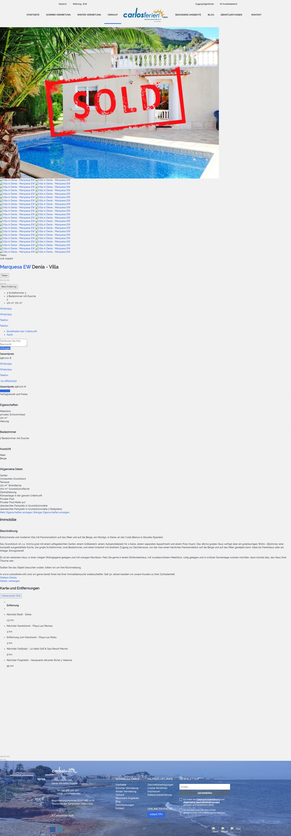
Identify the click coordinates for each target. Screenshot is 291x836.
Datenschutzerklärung (160, 794)
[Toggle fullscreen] (4, 280)
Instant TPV (156, 814)
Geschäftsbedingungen (160, 784)
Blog (211, 14)
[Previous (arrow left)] (1, 283)
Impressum (154, 791)
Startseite (33, 14)
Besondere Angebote (188, 14)
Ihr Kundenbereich (228, 4)
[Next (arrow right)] (4, 283)
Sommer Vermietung (58, 14)
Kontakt (256, 14)
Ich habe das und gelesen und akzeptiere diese (203, 802)
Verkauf (113, 14)
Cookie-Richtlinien (157, 788)
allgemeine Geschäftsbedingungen (201, 802)
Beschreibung (9, 286)
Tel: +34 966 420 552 (68, 790)
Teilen (4, 275)
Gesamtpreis (7, 354)
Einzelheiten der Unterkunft (22, 331)
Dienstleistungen (231, 14)
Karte (10, 334)
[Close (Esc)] (1, 280)
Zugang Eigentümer (204, 4)
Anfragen (5, 348)
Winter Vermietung (89, 14)
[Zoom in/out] (8, 280)
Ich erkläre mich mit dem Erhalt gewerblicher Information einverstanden (204, 811)
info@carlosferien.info (68, 793)
